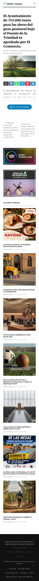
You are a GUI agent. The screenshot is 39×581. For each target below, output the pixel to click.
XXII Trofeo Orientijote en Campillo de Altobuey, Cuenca (17, 518)
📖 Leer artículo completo (19, 107)
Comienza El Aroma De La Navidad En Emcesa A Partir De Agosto (17, 246)
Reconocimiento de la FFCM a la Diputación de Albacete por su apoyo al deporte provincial (17, 382)
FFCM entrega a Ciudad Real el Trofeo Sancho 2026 (17, 336)
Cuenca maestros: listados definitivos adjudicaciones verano (17, 428)
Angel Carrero (7, 477)
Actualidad (31, 51)
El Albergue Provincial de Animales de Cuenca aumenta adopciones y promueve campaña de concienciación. (10, 130)
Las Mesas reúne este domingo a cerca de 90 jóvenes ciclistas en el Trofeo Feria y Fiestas (19, 473)
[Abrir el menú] (34, 3)
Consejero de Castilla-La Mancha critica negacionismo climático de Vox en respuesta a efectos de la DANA (28, 130)
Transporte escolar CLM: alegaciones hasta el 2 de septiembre (19, 291)
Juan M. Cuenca (18, 51)
